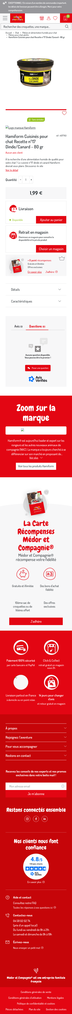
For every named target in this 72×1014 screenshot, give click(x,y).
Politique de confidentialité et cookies (36, 1003)
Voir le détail (12, 170)
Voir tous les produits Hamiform (36, 466)
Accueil (9, 32)
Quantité (11, 180)
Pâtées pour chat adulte (18, 35)
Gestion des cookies (56, 1009)
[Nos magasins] (42, 18)
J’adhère (49, 271)
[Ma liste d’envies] (55, 18)
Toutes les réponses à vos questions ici (33, 907)
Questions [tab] (37, 326)
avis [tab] (18, 326)
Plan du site (34, 1009)
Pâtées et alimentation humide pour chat (39, 32)
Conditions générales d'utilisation (25, 997)
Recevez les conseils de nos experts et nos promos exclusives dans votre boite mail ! (36, 773)
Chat (17, 32)
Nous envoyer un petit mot (26, 947)
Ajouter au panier (51, 220)
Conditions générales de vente (36, 992)
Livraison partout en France (21, 695)
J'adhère (36, 621)
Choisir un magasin (51, 249)
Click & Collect (51, 660)
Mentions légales (55, 997)
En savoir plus (35, 271)
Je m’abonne (36, 794)
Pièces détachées (14, 1009)
